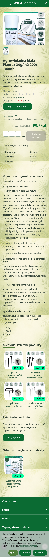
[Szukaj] (9, 3)
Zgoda (13, 553)
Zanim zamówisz (12, 501)
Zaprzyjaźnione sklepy (16, 527)
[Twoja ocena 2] (23, 94)
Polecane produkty (29, 345)
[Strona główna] (24, 3)
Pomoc (6, 518)
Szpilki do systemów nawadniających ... (35, 375)
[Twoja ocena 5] (33, 94)
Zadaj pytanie (13, 438)
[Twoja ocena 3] (26, 94)
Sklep (5, 509)
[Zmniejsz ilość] (18, 134)
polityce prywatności (28, 546)
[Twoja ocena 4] (30, 94)
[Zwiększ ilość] (6, 134)
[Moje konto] (46, 3)
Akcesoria (9, 345)
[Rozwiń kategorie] (3, 3)
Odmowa (25, 553)
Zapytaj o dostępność (17, 107)
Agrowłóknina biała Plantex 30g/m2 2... (13, 484)
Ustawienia (39, 553)
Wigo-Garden (19, 97)
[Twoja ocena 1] (19, 94)
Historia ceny (9, 116)
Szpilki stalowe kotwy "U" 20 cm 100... (35, 406)
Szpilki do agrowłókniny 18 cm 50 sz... (14, 375)
